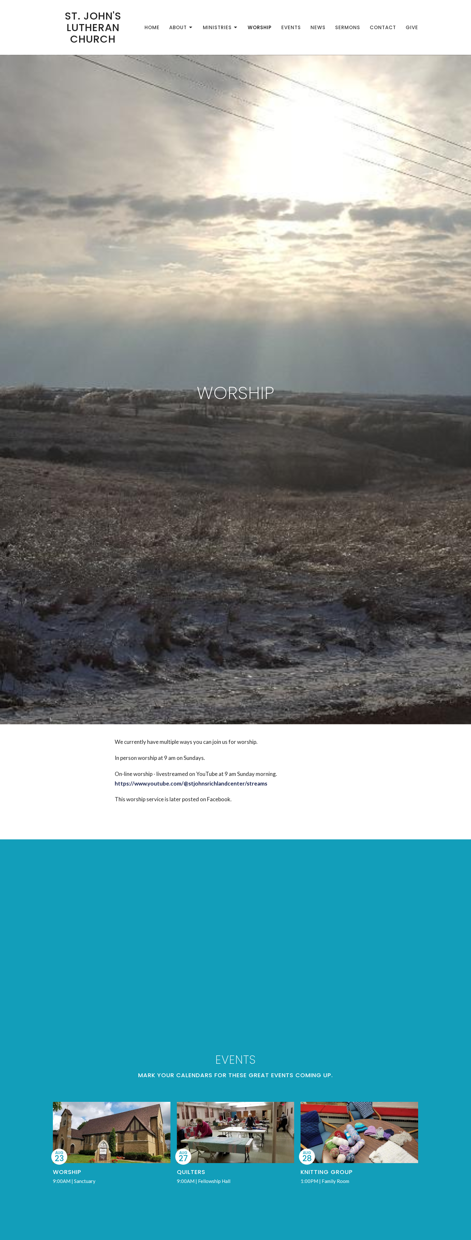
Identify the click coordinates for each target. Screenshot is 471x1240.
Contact (383, 27)
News (318, 27)
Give (412, 27)
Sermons (347, 27)
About (178, 27)
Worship (260, 27)
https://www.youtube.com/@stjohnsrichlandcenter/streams (191, 783)
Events (291, 27)
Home (152, 27)
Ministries (217, 27)
